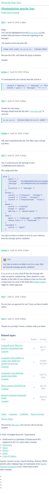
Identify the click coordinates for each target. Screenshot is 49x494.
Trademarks (7, 445)
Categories (13, 414)
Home (3, 414)
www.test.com (35, 33)
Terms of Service (37, 414)
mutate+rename (40, 282)
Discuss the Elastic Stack (11, 3)
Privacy (6, 450)
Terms (5, 448)
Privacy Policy (7, 419)
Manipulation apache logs (17, 8)
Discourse (15, 425)
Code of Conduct (9, 456)
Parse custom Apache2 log (13, 385)
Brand (5, 453)
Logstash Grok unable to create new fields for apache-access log (12, 361)
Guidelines (24, 414)
